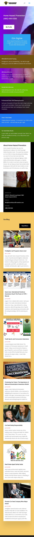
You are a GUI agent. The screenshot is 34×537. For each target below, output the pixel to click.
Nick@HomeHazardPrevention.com (14, 202)
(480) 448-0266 (10, 19)
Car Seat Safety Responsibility (13, 425)
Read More (25, 226)
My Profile (9, 27)
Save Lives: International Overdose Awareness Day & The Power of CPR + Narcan (16, 294)
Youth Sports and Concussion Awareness (17, 339)
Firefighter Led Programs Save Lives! (15, 251)
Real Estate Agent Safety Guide (14, 464)
